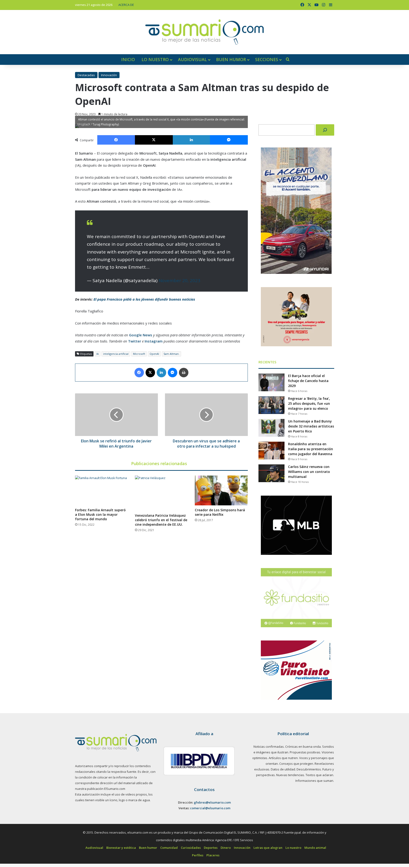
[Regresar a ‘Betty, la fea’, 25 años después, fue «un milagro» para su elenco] (271, 405)
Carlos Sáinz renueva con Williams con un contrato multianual (309, 471)
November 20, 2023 (179, 280)
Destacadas (86, 75)
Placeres (212, 855)
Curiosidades (191, 847)
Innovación (109, 75)
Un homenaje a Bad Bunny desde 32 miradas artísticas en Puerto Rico (311, 426)
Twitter (134, 341)
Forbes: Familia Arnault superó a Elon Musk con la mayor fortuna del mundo (100, 514)
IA (97, 354)
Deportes (211, 847)
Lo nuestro (155, 59)
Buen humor (231, 59)
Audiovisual (192, 59)
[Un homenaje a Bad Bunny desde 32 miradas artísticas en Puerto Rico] (271, 428)
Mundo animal (315, 847)
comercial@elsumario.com (210, 808)
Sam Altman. (171, 354)
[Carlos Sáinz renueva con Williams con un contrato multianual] (271, 473)
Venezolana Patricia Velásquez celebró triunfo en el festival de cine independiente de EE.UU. (161, 520)
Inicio (128, 59)
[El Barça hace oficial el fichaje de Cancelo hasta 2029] (271, 382)
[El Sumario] (204, 32)
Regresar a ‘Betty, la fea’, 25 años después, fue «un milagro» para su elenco (309, 403)
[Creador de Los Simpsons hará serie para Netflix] (221, 490)
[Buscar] (325, 130)
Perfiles (197, 855)
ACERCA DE (126, 5)
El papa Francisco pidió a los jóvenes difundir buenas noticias (144, 299)
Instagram (154, 341)
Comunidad (169, 847)
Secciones (266, 59)
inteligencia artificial (116, 354)
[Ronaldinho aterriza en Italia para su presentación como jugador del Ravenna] (271, 450)
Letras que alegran (267, 847)
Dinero (226, 847)
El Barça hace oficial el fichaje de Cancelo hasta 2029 (308, 380)
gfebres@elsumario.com (212, 802)
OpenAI (154, 354)
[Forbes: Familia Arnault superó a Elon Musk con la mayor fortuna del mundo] (101, 490)
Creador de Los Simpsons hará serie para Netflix (220, 512)
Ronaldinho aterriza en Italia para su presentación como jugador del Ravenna (310, 449)
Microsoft (139, 354)
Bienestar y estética (121, 847)
